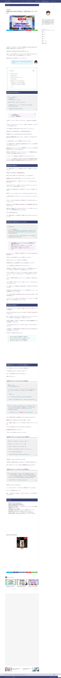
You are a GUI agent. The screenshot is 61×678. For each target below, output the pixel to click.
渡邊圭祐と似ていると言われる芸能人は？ (17, 80)
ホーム (23, 1)
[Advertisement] (22, 39)
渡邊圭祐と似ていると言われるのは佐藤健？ (18, 82)
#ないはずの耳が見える (17, 231)
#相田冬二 (11, 394)
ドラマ (44, 38)
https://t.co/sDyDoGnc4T (18, 396)
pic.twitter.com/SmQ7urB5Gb (26, 396)
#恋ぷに (21, 230)
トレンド (44, 36)
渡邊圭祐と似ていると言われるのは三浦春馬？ (18, 83)
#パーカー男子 (33, 230)
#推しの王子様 (29, 104)
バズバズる (7, 1)
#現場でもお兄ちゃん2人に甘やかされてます (28, 231)
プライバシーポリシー (29, 1)
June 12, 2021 (32, 399)
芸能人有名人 (8, 9)
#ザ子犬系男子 (10, 231)
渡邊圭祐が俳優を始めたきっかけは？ (17, 77)
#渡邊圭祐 (24, 230)
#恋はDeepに (18, 230)
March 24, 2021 (19, 236)
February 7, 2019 (27, 454)
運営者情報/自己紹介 (45, 1)
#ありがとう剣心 (12, 385)
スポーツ (44, 34)
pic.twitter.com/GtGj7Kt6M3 (12, 409)
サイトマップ (53, 1)
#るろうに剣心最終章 (12, 386)
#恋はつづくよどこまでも (27, 408)
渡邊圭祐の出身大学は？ (15, 73)
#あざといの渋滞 (28, 230)
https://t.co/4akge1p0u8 (20, 477)
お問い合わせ (37, 1)
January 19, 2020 (30, 412)
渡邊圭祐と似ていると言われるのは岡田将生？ (18, 84)
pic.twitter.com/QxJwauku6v (29, 477)
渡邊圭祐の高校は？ (14, 75)
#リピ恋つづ (10, 408)
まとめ (12, 86)
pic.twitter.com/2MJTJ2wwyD (17, 451)
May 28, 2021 (20, 108)
